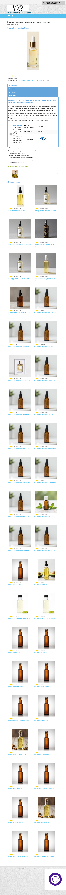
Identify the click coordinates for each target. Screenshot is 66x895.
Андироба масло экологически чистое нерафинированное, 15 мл (19, 312)
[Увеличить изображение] (33, 69)
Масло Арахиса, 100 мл (15, 584)
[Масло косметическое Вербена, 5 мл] (20, 468)
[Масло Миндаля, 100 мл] (20, 773)
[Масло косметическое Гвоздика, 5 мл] (20, 536)
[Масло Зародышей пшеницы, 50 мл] (20, 705)
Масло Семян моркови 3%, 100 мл (44, 788)
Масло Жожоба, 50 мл (40, 652)
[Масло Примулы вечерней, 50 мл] (20, 841)
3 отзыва (42, 582)
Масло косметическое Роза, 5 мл (44, 346)
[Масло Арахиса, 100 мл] (20, 570)
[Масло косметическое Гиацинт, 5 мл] (46, 366)
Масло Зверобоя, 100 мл (41, 686)
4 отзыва (42, 786)
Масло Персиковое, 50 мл (15, 822)
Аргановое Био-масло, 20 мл (16, 210)
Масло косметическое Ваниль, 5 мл (18, 346)
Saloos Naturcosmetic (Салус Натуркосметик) (31, 80)
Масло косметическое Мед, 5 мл (43, 414)
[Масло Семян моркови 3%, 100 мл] (46, 773)
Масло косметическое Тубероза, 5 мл (19, 380)
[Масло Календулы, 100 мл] (46, 705)
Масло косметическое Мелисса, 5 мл (45, 482)
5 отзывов (42, 344)
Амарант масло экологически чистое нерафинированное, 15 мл (45, 278)
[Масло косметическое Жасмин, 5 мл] (46, 434)
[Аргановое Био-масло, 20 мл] (20, 196)
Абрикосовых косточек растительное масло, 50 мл (45, 211)
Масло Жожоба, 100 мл (15, 652)
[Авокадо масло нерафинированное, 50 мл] (20, 230)
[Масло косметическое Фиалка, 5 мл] (46, 536)
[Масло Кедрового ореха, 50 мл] (20, 739)
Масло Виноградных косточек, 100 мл (19, 618)
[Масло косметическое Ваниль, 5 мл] (20, 332)
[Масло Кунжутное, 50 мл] (46, 739)
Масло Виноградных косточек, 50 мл (45, 618)
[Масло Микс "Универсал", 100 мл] (46, 841)
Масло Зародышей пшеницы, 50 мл (18, 720)
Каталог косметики (20, 22)
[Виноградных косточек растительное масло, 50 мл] (20, 264)
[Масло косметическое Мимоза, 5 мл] (20, 434)
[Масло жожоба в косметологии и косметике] (15, 177)
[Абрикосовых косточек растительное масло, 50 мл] (46, 196)
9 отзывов (16, 616)
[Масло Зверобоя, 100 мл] (46, 672)
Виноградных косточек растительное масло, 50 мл (19, 278)
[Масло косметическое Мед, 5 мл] (46, 400)
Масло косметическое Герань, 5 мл (44, 516)
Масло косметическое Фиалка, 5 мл (44, 550)
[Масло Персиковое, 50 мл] (20, 807)
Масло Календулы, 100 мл (42, 720)
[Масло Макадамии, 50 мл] (20, 672)
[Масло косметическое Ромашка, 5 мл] (20, 400)
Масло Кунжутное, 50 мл (41, 754)
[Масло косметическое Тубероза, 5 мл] (20, 366)
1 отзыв (42, 310)
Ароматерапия (31, 22)
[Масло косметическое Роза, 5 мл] (46, 332)
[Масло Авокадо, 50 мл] (46, 570)
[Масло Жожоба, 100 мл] (20, 638)
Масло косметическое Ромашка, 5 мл (19, 414)
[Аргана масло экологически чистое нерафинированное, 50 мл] (46, 230)
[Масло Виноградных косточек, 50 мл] (46, 604)
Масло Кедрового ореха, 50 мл (17, 754)
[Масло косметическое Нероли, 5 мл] (20, 502)
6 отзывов (16, 718)
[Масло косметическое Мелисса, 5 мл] (46, 468)
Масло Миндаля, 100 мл (15, 788)
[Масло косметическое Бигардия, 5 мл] (46, 298)
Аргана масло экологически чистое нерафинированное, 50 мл (44, 245)
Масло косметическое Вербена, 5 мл (19, 482)
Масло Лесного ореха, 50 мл (42, 822)
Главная (11, 22)
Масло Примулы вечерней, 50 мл (18, 856)
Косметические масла (43, 22)
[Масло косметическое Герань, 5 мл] (46, 502)
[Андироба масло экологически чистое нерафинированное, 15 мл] (20, 298)
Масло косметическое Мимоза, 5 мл (18, 448)
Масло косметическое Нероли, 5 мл (18, 516)
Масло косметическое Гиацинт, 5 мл (44, 380)
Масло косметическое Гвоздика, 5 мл (19, 550)
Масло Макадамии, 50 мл (15, 686)
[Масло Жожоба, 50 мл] (46, 638)
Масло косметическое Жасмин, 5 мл (45, 448)
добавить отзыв (17, 208)
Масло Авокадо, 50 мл (40, 584)
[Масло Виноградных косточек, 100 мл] (20, 604)
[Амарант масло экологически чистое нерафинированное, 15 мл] (46, 264)
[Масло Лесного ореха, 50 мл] (46, 807)
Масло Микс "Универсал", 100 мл (44, 856)
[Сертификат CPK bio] (42, 143)
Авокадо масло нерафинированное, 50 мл (19, 245)
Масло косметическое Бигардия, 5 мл (45, 312)
